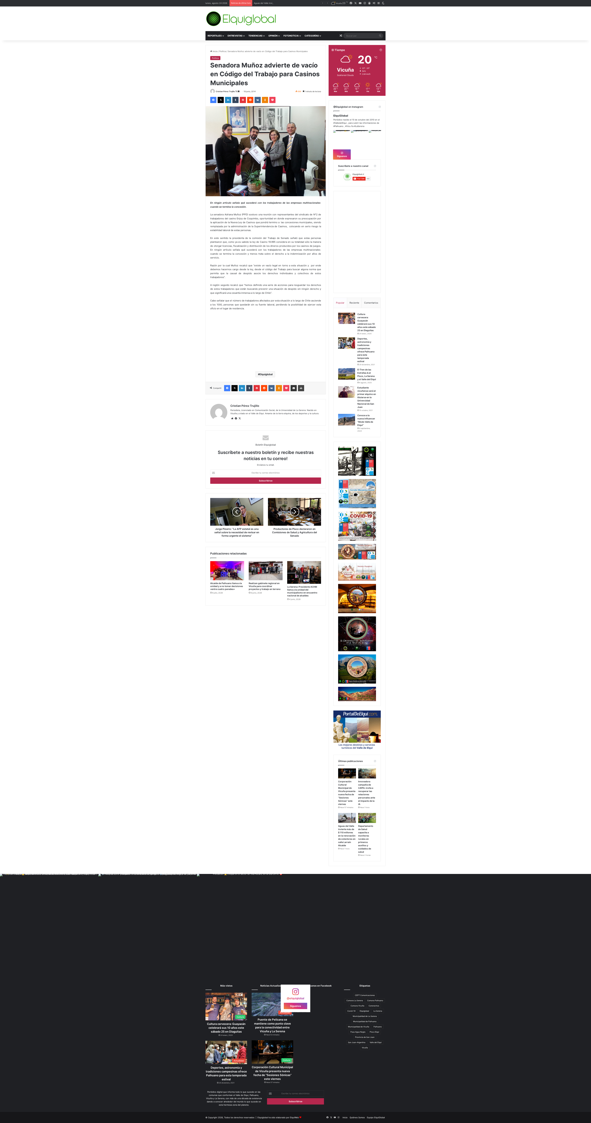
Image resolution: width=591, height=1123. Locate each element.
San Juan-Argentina (356, 1042)
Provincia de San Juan (364, 1037)
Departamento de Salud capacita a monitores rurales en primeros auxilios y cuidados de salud (299, 3)
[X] (221, 100)
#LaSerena (359, 126)
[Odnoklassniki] (265, 100)
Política (222, 51)
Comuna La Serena (354, 1000)
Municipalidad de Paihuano (364, 1021)
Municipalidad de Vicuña (358, 1027)
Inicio (215, 51)
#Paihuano (338, 126)
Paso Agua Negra (357, 1032)
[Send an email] (238, 91)
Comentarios (371, 302)
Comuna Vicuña (357, 1006)
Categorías (312, 35)
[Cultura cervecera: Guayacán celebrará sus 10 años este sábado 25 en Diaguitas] (346, 318)
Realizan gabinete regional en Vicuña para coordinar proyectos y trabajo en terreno (265, 586)
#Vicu (348, 126)
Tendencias (255, 35)
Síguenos (342, 156)
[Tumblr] (235, 100)
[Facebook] (213, 100)
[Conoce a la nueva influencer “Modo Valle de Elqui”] (346, 419)
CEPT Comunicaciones (365, 995)
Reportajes (215, 35)
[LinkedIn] (228, 100)
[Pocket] (272, 100)
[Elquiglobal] (241, 18)
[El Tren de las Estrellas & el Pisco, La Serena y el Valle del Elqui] (346, 374)
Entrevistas (235, 35)
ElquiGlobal (340, 115)
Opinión (272, 35)
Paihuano (378, 1027)
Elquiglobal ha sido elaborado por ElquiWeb (278, 1117)
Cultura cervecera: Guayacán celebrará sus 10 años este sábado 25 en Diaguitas (226, 1027)
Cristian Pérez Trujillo (225, 91)
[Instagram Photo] (341, 138)
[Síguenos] (295, 993)
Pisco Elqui (374, 1032)
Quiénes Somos (357, 1117)
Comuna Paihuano (375, 1000)
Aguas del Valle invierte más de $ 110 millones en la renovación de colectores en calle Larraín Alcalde (347, 836)
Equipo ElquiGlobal (376, 1117)
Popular (340, 302)
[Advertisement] (265, 344)
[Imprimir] (301, 388)
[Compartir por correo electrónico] (294, 388)
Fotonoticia (291, 35)
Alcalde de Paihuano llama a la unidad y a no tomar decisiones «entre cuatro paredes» (226, 586)
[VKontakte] (258, 100)
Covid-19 (351, 1011)
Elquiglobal (266, 374)
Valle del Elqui (376, 1042)
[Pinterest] (243, 100)
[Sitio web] (232, 418)
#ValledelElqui (340, 123)
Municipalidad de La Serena (365, 1016)
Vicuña (365, 1047)
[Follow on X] (236, 91)
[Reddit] (250, 100)
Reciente (354, 302)
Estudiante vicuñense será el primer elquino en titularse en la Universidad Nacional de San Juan (366, 397)
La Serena (377, 1011)
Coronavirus (374, 1006)
